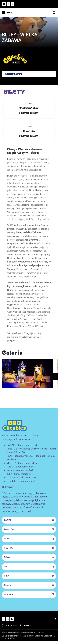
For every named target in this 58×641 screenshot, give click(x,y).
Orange (7, 585)
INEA (6, 576)
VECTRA (8, 548)
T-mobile (8, 595)
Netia (7, 567)
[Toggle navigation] (54, 619)
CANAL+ (8, 520)
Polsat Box (9, 530)
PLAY (7, 539)
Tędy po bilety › (29, 112)
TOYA (7, 557)
